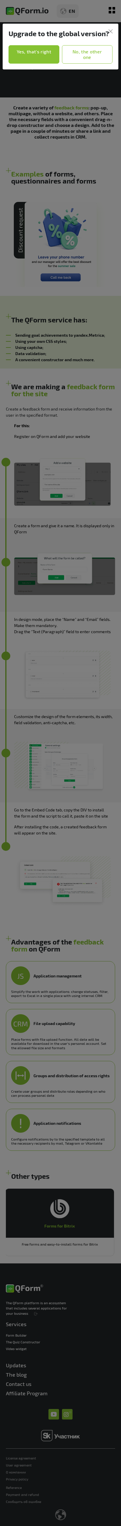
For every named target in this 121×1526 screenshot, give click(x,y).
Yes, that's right (34, 51)
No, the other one (87, 54)
